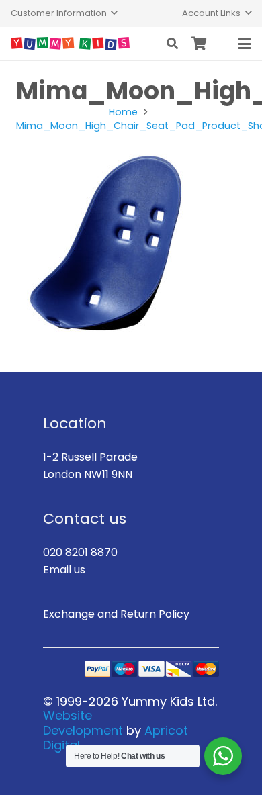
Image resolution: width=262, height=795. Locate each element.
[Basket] (199, 43)
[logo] (70, 43)
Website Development (83, 723)
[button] (64, 13)
